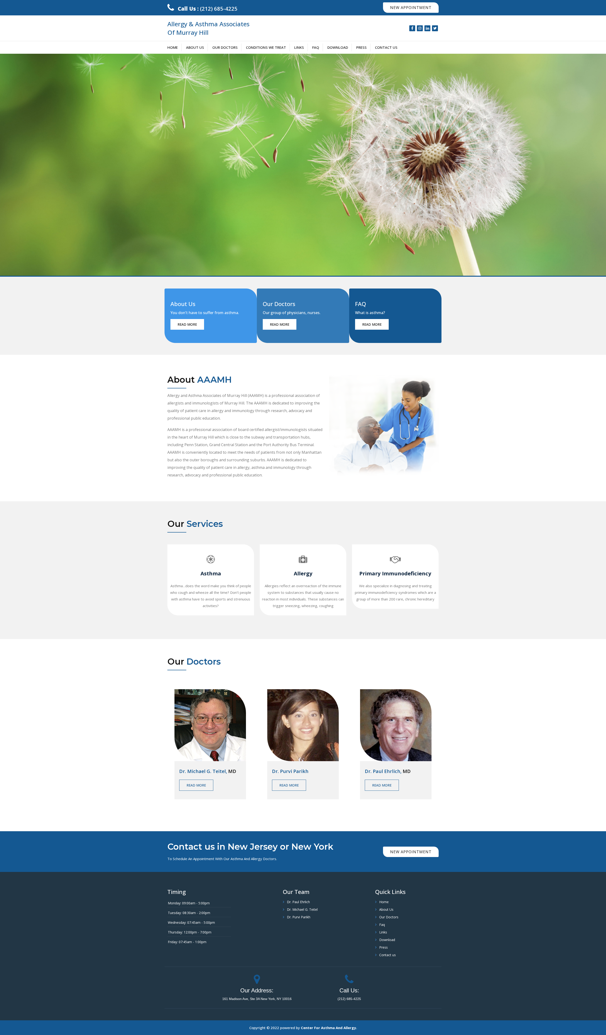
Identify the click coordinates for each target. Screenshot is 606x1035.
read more (187, 324)
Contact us (386, 47)
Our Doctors (225, 47)
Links (299, 47)
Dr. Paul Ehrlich (298, 902)
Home (172, 47)
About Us (195, 47)
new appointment (411, 7)
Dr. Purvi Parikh (298, 917)
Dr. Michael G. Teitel (302, 909)
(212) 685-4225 (207, 8)
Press (361, 47)
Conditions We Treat (266, 47)
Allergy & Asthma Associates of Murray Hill (208, 28)
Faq (315, 47)
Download (337, 47)
